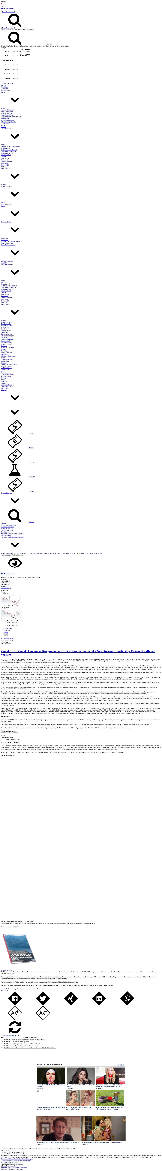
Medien (3, 202)
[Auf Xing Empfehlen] (71, 1005)
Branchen (3, 184)
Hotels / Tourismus (6, 352)
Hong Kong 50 (5, 168)
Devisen (31, 491)
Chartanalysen (5, 123)
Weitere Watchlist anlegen (8, 525)
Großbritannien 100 (6, 161)
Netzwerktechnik (6, 376)
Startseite (3, 85)
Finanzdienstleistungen (7, 339)
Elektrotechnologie (6, 334)
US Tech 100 (5, 158)
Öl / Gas (3, 378)
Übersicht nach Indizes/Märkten (10, 146)
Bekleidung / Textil (6, 325)
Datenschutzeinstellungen (8, 1164)
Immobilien (4, 354)
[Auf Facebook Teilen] (15, 1005)
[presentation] (5, 635)
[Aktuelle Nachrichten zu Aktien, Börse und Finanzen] (8, 12)
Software (3, 383)
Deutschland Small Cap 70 (9, 150)
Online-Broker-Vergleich (8, 245)
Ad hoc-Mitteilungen (7, 8)
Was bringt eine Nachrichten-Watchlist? (12, 533)
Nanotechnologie (6, 373)
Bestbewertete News (7, 113)
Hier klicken (4, 990)
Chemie (3, 329)
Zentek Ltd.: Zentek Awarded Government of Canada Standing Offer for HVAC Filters (30, 1048)
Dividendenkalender (7, 243)
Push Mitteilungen (6, 555)
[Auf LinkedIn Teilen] (99, 1005)
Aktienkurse (4, 238)
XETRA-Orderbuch (7, 261)
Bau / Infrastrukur (6, 324)
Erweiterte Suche (8, 83)
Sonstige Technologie (7, 385)
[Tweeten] (43, 1005)
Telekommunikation (7, 386)
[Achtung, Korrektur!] (18, 968)
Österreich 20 (5, 165)
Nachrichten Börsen (7, 1160)
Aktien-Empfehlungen (19, 1160)
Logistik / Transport (6, 366)
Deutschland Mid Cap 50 (8, 151)
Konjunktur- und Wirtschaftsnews (11, 116)
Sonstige (3, 592)
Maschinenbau (5, 369)
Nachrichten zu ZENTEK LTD (10, 1035)
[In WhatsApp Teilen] (127, 1005)
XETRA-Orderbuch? (7, 264)
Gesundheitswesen (6, 342)
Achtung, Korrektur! (7, 970)
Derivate (31, 462)
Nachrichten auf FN (7, 90)
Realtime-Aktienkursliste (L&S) (10, 241)
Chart (6, 633)
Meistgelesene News (7, 115)
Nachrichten (4, 87)
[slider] (3, 645)
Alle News (4, 92)
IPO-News (4, 125)
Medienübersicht (6, 204)
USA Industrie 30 (6, 155)
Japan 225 (4, 167)
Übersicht (3, 263)
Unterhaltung (5, 388)
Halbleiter (4, 346)
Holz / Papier (5, 351)
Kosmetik (3, 363)
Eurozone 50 (4, 160)
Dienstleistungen (6, 330)
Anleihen (31, 448)
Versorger (3, 390)
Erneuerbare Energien (7, 336)
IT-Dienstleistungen (6, 359)
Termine (3, 127)
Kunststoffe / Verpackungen (9, 364)
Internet (3, 358)
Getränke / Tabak (6, 344)
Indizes (3, 145)
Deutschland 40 (5, 148)
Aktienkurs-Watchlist (7, 528)
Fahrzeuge (4, 337)
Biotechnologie (5, 327)
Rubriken (3, 108)
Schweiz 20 (4, 163)
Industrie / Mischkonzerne (8, 356)
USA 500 (3, 156)
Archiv (3, 206)
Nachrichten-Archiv (11, 1162)
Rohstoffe (4, 381)
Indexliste (3, 282)
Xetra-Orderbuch (15, 1159)
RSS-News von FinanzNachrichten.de (12, 1169)
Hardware (4, 349)
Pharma (3, 379)
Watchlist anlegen (6, 535)
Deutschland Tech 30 (7, 153)
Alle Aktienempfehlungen (8, 122)
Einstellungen (5, 532)
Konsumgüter (5, 361)
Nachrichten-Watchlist (7, 527)
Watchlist (31, 522)
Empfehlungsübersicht (7, 120)
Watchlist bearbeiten (7, 530)
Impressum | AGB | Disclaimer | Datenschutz (14, 1167)
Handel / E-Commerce (7, 347)
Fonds (31, 433)
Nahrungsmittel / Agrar (7, 374)
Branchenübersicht (6, 186)
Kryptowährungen (6, 493)
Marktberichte (5, 118)
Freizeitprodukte (5, 341)
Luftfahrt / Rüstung (6, 368)
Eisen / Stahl (4, 332)
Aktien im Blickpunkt (7, 110)
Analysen (7, 630)
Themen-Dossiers (6, 128)
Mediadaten (19, 1164)
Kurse (6, 632)
